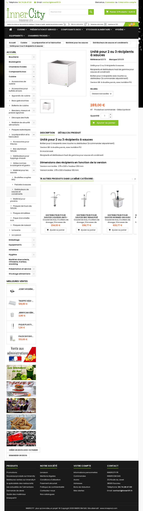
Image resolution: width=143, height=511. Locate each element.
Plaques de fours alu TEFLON (21, 207)
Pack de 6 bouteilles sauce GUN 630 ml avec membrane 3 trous (27, 336)
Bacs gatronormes (20, 100)
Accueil (11, 52)
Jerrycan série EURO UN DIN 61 (27, 313)
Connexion (110, 2)
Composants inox (71, 29)
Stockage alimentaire (98, 29)
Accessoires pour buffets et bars (18, 89)
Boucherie (13, 57)
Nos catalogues (47, 494)
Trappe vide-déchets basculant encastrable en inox (27, 301)
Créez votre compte (127, 2)
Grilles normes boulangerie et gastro (20, 164)
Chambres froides (38, 35)
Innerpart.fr (12, 498)
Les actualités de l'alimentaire (20, 487)
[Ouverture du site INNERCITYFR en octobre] (71, 24)
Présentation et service (43, 29)
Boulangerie (15, 62)
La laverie (16, 230)
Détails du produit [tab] (69, 132)
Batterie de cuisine (20, 105)
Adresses (78, 483)
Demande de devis (15, 490)
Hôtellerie (13, 249)
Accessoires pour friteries (19, 142)
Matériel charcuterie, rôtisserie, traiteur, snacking (19, 261)
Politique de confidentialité (52, 487)
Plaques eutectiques (21, 129)
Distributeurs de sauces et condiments (20, 191)
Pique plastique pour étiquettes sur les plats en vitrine (27, 324)
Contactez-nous (47, 490)
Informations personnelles (85, 472)
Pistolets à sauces (23, 184)
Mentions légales (48, 476)
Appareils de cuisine (21, 95)
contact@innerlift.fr (51, 2)
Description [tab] (47, 132)
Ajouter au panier (103, 122)
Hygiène (119, 29)
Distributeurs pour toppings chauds (19, 157)
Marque (113, 59)
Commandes (80, 476)
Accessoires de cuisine (17, 82)
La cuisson (16, 235)
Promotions (12, 472)
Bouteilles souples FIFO (21, 178)
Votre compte (82, 465)
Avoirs (76, 479)
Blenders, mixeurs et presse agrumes (19, 111)
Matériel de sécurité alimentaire (19, 123)
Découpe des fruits (20, 117)
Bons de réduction (82, 487)
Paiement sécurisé (48, 483)
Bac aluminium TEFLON (18, 150)
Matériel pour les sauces (19, 171)
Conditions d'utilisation (50, 479)
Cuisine (21, 29)
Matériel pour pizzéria (17, 200)
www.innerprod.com (108, 508)
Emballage (14, 240)
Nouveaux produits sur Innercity (21, 476)
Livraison (44, 472)
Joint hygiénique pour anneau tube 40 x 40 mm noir (27, 289)
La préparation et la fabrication (19, 135)
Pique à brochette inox (19, 219)
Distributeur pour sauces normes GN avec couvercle (118, 217)
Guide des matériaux (16, 494)
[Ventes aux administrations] (21, 354)
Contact (112, 465)
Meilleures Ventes (17, 281)
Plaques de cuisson (22, 225)
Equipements (16, 35)
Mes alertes (79, 490)
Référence (95, 59)
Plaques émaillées (21, 213)
